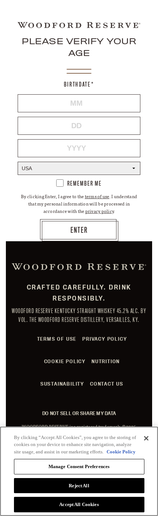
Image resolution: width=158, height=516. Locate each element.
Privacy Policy (104, 339)
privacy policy (99, 211)
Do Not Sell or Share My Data (79, 413)
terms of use (97, 196)
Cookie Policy (65, 361)
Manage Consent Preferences (79, 466)
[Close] (146, 438)
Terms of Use (57, 339)
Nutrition (105, 361)
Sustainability (62, 384)
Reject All (79, 485)
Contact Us (106, 384)
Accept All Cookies (78, 504)
